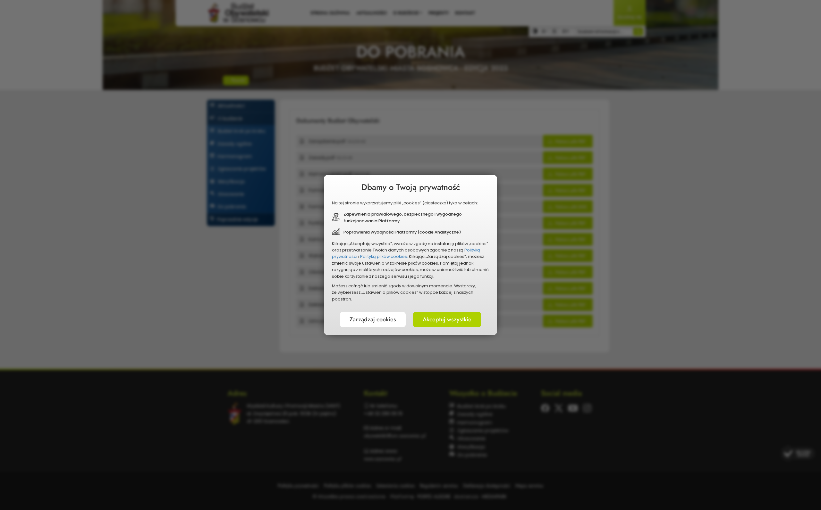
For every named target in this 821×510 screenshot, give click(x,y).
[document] (410, 255)
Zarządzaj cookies (373, 319)
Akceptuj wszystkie (447, 319)
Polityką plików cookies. (384, 256)
